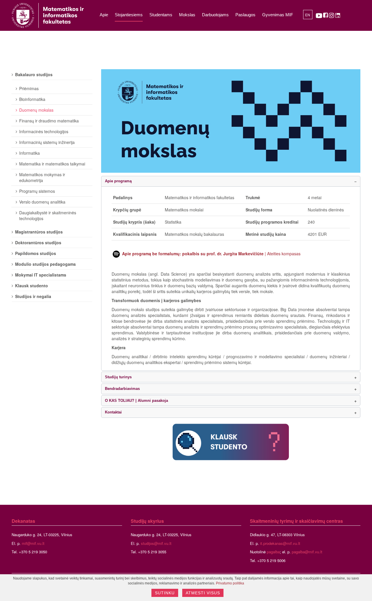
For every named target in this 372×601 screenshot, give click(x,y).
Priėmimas (29, 88)
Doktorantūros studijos (38, 242)
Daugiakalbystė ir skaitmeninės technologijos (47, 215)
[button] (231, 181)
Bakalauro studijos (34, 74)
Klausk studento (31, 285)
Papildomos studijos (35, 253)
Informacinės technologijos (43, 131)
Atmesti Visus (203, 593)
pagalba (273, 551)
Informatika (29, 153)
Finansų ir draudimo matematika (49, 121)
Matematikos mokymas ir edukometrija (42, 177)
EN (307, 15)
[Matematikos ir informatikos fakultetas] (48, 15)
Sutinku (165, 593)
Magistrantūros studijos (39, 232)
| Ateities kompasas (211, 253)
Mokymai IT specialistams (40, 275)
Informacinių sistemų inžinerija (47, 142)
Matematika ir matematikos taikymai (52, 164)
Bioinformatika (32, 99)
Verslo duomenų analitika (42, 202)
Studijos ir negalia (33, 296)
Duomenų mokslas (36, 110)
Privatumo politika (230, 583)
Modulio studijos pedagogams (45, 264)
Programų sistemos (37, 191)
